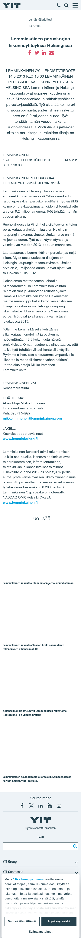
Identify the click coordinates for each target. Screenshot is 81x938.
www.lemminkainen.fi (20, 438)
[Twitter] (36, 53)
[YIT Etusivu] (12, 5)
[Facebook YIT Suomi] (22, 806)
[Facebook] (29, 53)
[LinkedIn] (44, 53)
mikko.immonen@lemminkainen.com (32, 418)
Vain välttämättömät (22, 921)
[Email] (51, 53)
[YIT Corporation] (40, 806)
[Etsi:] (74, 846)
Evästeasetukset (40, 931)
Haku (40, 837)
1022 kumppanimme (28, 879)
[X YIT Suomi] (31, 806)
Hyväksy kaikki (59, 921)
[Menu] (75, 5)
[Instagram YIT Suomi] (59, 806)
